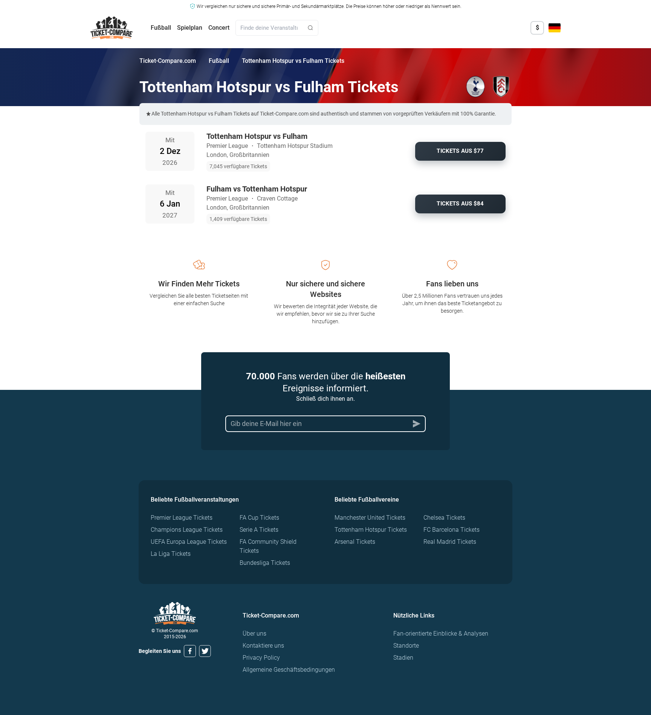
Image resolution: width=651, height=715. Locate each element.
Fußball (161, 27)
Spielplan (189, 27)
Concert (218, 27)
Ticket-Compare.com (167, 60)
